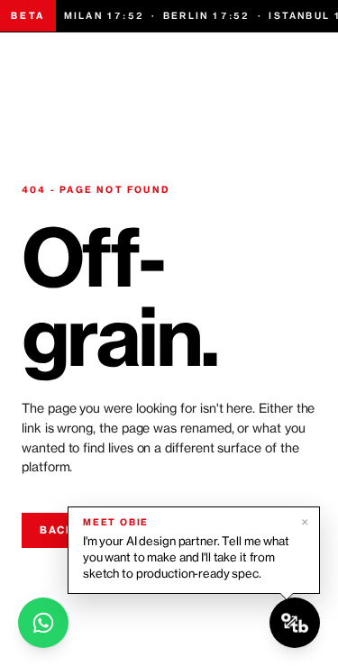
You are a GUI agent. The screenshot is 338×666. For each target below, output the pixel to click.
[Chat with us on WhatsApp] (43, 623)
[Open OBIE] (294, 623)
